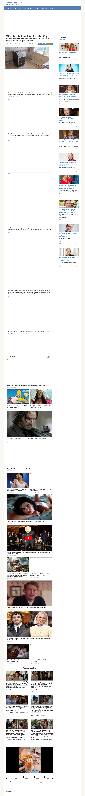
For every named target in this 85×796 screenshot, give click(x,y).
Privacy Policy (62, 39)
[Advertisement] (42, 21)
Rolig (20, 8)
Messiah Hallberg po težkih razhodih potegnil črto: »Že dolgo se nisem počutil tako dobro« (68, 235)
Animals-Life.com (14, 2)
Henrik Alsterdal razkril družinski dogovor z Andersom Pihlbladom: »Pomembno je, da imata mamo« (67, 211)
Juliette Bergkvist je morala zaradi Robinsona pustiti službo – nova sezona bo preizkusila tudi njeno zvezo (69, 187)
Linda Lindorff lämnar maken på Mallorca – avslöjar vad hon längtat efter (67, 96)
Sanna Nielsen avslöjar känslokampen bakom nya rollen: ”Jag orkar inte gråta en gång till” (68, 164)
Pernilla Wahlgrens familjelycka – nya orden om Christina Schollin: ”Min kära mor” (68, 141)
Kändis (51, 8)
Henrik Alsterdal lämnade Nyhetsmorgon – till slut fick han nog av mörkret (69, 119)
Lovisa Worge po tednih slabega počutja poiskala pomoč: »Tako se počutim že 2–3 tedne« (67, 259)
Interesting (44, 8)
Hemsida (10, 8)
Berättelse (37, 8)
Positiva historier (28, 8)
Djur (15, 8)
